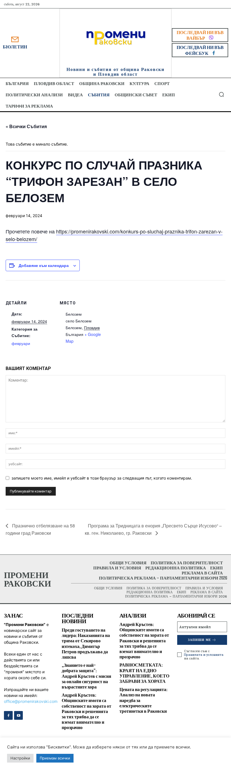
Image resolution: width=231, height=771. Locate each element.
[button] (221, 94)
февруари (21, 343)
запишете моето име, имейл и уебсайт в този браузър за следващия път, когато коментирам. (102, 478)
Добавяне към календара (44, 265)
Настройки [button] (20, 758)
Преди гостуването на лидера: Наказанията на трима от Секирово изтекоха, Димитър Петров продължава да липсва (86, 643)
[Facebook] (8, 715)
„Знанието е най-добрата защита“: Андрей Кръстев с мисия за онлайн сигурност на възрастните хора (86, 675)
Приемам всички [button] (55, 758)
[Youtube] (18, 715)
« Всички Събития (26, 126)
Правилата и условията (203, 654)
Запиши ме (199, 640)
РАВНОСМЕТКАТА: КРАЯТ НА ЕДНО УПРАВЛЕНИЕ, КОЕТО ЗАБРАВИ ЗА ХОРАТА (144, 673)
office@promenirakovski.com (30, 701)
